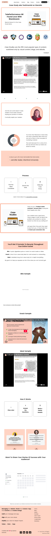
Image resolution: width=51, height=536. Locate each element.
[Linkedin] (24, 532)
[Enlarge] (22, 210)
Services (23, 2)
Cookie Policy (37, 519)
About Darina (16, 2)
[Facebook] (30, 532)
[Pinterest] (27, 532)
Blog (28, 2)
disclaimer (39, 503)
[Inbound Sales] (37, 98)
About (35, 512)
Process (32, 2)
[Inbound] (26, 98)
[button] (19, 2)
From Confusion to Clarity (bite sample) (12, 305)
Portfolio (38, 2)
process (35, 197)
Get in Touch (37, 515)
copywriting (29, 197)
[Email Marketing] (4, 98)
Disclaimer (36, 521)
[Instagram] (21, 532)
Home (35, 508)
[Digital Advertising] (15, 98)
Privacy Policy (37, 517)
